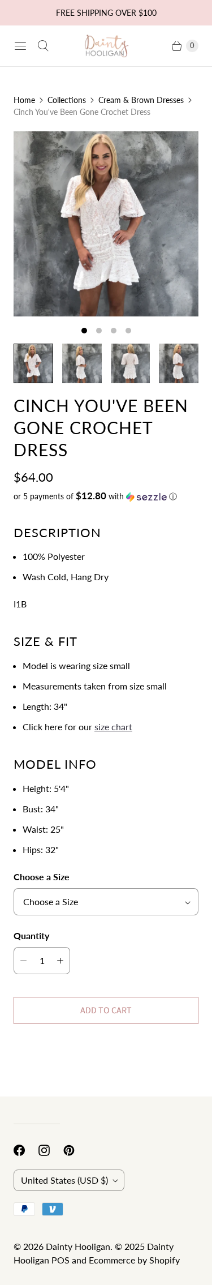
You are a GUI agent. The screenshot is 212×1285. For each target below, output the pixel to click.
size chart (113, 726)
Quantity (31, 935)
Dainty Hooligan (78, 1246)
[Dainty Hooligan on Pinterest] (75, 1150)
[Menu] (20, 45)
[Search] (43, 45)
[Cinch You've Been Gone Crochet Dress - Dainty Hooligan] (106, 223)
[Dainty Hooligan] (106, 45)
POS (60, 1259)
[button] (106, 496)
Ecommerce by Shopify (134, 1259)
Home (24, 100)
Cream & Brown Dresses (141, 100)
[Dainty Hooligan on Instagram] (50, 1150)
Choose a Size (42, 876)
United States (64, 1180)
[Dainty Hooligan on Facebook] (26, 1150)
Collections (66, 100)
